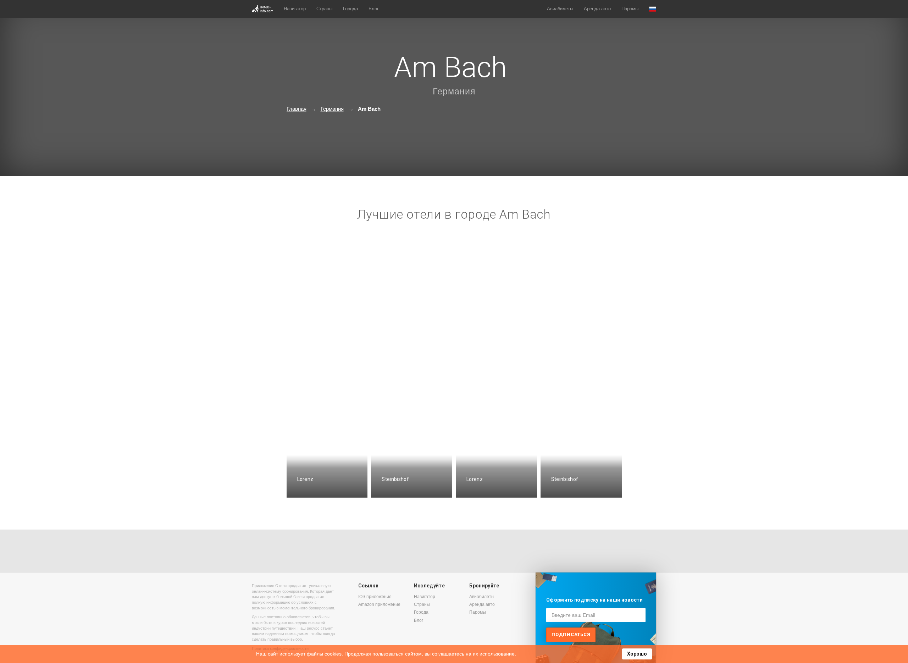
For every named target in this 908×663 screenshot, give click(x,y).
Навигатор (295, 8)
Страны (324, 8)
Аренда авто (597, 8)
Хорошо (637, 654)
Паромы (629, 8)
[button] (652, 9)
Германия (454, 91)
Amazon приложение (379, 604)
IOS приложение (375, 596)
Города (350, 8)
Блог (374, 8)
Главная (296, 109)
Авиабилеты (560, 8)
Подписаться (571, 634)
